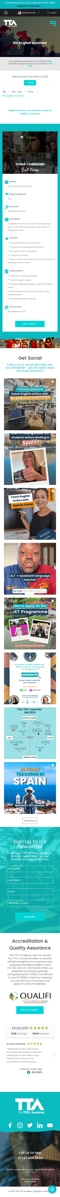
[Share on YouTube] (50, 1125)
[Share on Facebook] (10, 1125)
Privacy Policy (30, 1181)
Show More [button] (30, 820)
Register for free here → (30, 5)
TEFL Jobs (17, 91)
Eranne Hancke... (17, 1044)
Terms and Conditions (30, 1179)
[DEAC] (30, 997)
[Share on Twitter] (30, 1125)
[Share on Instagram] (20, 1125)
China (30, 91)
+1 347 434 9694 (30, 1158)
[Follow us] (40, 1125)
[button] (30, 404)
